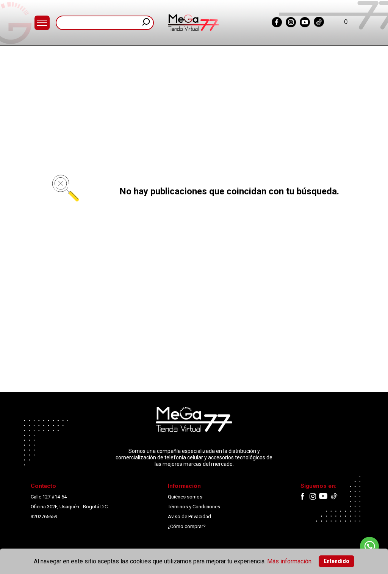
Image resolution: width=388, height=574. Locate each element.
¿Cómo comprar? (187, 526)
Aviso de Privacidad (189, 516)
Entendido (336, 561)
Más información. (290, 561)
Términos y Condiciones (194, 506)
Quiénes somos (185, 497)
